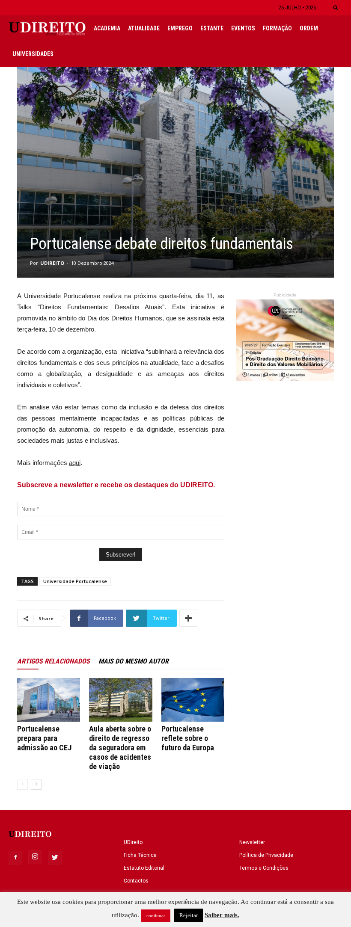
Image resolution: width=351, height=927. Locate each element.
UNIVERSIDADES (33, 53)
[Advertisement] (285, 567)
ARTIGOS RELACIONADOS (53, 661)
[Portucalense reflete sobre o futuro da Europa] (192, 699)
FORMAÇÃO (277, 28)
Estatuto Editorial (144, 868)
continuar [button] (155, 915)
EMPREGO (180, 28)
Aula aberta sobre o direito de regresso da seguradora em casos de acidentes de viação (120, 747)
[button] (336, 7)
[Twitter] (55, 858)
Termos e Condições (264, 868)
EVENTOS (243, 28)
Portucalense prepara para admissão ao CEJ (44, 738)
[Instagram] (35, 857)
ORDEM (309, 28)
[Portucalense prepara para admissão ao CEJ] (48, 699)
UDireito (133, 842)
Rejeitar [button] (188, 915)
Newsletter (252, 842)
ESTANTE (211, 28)
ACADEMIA (107, 28)
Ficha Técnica (140, 855)
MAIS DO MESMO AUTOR (133, 661)
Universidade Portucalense (75, 581)
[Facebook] (15, 858)
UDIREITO (52, 263)
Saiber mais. (222, 915)
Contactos (136, 881)
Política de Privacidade (266, 855)
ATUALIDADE (144, 28)
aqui (74, 462)
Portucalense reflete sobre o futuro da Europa (187, 738)
